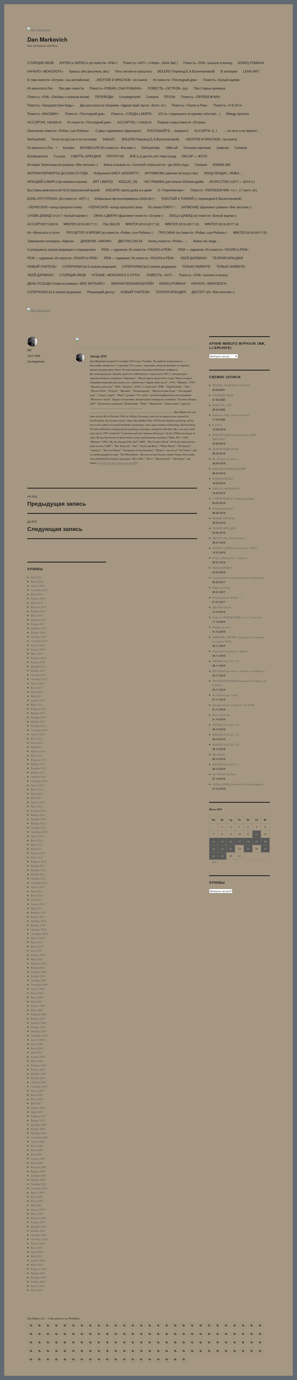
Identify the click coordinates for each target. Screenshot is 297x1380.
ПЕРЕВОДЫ (104, 96)
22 (222, 849)
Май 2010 (36, 950)
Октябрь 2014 (38, 726)
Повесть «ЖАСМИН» (43, 113)
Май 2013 (36, 798)
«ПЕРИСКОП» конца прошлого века (54, 207)
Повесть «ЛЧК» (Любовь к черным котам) (58, 96)
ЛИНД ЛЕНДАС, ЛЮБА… (223, 173)
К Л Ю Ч (217, 425)
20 (265, 841)
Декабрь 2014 (38, 717)
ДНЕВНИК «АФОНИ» (96, 241)
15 (222, 841)
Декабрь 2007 (38, 1074)
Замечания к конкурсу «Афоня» (51, 241)
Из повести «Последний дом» (175, 79)
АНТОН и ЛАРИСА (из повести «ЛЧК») (88, 62)
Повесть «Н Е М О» (228, 105)
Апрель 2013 (38, 802)
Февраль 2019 (38, 607)
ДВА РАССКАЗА (130, 241)
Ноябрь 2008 (38, 1027)
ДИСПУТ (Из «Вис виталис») (213, 292)
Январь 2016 (38, 662)
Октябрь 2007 (38, 1082)
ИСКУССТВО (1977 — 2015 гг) (232, 181)
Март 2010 (37, 959)
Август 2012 (38, 836)
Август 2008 (38, 1040)
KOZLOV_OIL (128, 181)
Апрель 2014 (38, 751)
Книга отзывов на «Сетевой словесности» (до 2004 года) (146, 164)
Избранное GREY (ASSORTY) (116, 173)
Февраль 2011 (38, 912)
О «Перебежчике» (171, 190)
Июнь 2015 (37, 692)
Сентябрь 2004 (39, 1239)
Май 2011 (36, 900)
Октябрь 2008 (38, 1031)
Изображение (37, 156)
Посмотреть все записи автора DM (117, 463)
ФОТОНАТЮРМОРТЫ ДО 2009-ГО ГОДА (57, 173)
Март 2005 (37, 1214)
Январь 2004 (38, 1273)
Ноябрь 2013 (38, 772)
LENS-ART (251, 71)
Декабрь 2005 (38, 1175)
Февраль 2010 (38, 963)
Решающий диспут (101, 292)
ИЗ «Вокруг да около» (225, 459)
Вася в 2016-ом (221, 715)
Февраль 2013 (38, 810)
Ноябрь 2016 (38, 632)
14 (213, 841)
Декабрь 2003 (38, 1277)
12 (256, 834)
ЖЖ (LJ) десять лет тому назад (153, 156)
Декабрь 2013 (38, 768)
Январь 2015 (38, 713)
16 (230, 841)
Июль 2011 (37, 891)
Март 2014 (37, 755)
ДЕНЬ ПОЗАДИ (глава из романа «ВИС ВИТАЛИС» (66, 283)
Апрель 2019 (38, 598)
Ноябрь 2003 (38, 1281)
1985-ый (171, 147)
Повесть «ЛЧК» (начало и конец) (207, 62)
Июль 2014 (37, 738)
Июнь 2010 (37, 946)
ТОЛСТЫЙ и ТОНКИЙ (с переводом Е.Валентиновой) (201, 198)
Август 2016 (38, 645)
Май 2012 (36, 849)
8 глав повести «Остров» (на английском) (58, 79)
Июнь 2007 (37, 1099)
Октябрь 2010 (38, 929)
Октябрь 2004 (38, 1235)
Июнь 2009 (37, 997)
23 (230, 849)
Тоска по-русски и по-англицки (74, 139)
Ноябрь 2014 (38, 721)
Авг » (215, 862)
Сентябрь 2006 (39, 1137)
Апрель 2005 (38, 1209)
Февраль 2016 (38, 658)
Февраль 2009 (38, 1014)
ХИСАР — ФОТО (194, 156)
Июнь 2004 (37, 1252)
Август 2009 (38, 989)
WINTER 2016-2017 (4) (222, 224)
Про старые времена (209, 88)
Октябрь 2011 (38, 878)
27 (265, 849)
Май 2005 (36, 1205)
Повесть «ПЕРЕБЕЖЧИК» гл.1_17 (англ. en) (224, 190)
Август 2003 (38, 1286)
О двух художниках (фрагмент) (118, 130)
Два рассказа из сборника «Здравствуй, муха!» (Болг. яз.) (123, 105)
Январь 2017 (38, 624)
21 (213, 849)
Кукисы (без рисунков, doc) (89, 71)
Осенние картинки (197, 147)
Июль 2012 (37, 840)
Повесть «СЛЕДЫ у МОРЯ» (132, 113)
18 (248, 841)
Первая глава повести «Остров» (181, 122)
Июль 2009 (37, 993)
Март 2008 (37, 1061)
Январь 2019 (38, 611)
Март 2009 (37, 1010)
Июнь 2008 (37, 1048)
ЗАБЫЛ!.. (109, 139)
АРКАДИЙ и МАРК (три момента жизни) (57, 181)
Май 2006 (36, 1154)
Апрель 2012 (38, 853)
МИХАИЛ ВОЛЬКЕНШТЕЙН (132, 283)
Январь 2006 (38, 1171)
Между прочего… (222, 627)
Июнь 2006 (37, 1150)
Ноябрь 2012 (38, 823)
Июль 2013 (37, 789)
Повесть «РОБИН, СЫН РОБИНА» (116, 88)
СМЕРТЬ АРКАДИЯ (86, 156)
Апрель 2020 (38, 586)
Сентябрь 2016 (39, 641)
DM (29, 350)
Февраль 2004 (38, 1269)
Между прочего (237, 113)
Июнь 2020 (37, 581)
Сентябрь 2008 (39, 1035)
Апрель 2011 (38, 904)
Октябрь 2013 (38, 776)
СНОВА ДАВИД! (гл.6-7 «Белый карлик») (57, 215)
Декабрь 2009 (38, 972)
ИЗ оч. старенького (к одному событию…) (189, 113)
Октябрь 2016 (38, 636)
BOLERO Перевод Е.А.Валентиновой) (186, 71)
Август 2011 (38, 887)
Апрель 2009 (38, 1006)
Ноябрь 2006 (38, 1129)
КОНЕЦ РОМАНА (251, 62)
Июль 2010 (37, 942)
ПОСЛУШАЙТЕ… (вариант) (168, 130)
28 (213, 856)
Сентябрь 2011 (39, 883)
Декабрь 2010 (38, 921)
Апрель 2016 (38, 649)
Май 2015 (36, 696)
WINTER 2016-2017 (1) (80, 224)
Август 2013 (38, 785)
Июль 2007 (37, 1095)
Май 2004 (36, 1256)
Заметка (222, 147)
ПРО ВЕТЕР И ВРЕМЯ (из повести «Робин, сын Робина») (109, 232)
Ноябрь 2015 (38, 670)
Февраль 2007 (38, 1116)
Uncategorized (129, 96)
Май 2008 (36, 1052)
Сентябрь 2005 (39, 1188)
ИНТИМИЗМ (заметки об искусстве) (171, 173)
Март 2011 (37, 908)
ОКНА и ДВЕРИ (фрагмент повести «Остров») (128, 215)
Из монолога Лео (40, 88)
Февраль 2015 (38, 709)
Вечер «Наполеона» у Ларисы (229, 558)
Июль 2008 (37, 1044)
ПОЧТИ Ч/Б (115, 156)
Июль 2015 (37, 687)
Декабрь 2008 (38, 1023)
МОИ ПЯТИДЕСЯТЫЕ (225, 449)
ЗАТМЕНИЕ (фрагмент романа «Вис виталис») (216, 207)
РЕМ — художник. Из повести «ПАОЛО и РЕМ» (136, 249)
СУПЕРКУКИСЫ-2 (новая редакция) (89, 266)
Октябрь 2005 (38, 1184)
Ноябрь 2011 (38, 874)
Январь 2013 (38, 815)
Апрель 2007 (38, 1107)
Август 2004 (38, 1243)
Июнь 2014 (37, 743)
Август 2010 (38, 938)
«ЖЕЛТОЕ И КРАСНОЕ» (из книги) (121, 79)
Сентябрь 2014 (39, 730)
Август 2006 (38, 1141)
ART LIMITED (103, 181)
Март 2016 (37, 653)
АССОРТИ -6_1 (205, 130)
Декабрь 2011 (38, 870)
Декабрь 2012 (38, 819)
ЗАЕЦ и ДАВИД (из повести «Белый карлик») (203, 215)
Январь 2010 (38, 967)
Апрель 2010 (38, 955)
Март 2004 (37, 1264)
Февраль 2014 (38, 760)
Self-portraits (36, 139)
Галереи (152, 96)
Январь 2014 (38, 764)
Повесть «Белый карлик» (222, 79)
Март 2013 (37, 806)
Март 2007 (37, 1112)
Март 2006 (37, 1163)
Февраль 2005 (38, 1218)
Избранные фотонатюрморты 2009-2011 (124, 198)
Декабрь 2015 (38, 666)
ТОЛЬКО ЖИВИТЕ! (196, 266)
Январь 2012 (38, 866)
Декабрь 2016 (38, 628)
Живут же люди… (206, 241)
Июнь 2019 (37, 594)
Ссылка (59, 156)
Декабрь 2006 (38, 1124)
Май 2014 (36, 747)
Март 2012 (37, 857)
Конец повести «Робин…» (167, 241)
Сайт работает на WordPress (64, 1318)
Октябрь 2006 (38, 1133)
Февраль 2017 (38, 620)
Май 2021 (36, 577)
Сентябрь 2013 (39, 781)
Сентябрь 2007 (39, 1086)
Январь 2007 (38, 1120)
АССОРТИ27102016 (42, 224)
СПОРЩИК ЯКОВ (40, 62)
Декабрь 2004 (38, 1226)
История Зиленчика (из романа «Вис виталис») (62, 164)
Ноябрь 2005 (38, 1180)
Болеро (68, 147)
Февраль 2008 (38, 1065)
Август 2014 (38, 734)
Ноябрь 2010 (38, 925)
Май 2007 (36, 1103)
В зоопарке (229, 71)
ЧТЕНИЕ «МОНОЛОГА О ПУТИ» (116, 275)
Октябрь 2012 (38, 827)
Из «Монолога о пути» (43, 232)
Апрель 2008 (38, 1057)
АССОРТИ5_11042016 (134, 122)
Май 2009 (36, 1001)
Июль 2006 (37, 1146)
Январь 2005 (38, 1222)
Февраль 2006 (38, 1167)
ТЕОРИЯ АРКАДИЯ (228, 258)
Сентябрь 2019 (39, 590)
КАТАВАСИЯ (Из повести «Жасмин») (108, 147)
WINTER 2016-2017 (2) (142, 224)
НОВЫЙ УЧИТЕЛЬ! (42, 266)
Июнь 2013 (37, 793)
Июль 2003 (37, 1290)
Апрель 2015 (38, 700)
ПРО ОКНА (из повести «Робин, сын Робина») (192, 232)
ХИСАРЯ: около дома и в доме (128, 190)
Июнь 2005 (37, 1201)
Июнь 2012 (37, 844)
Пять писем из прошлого (133, 71)
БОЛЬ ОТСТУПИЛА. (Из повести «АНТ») (58, 198)
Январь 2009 (38, 1018)
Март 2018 (37, 615)
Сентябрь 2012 (39, 832)
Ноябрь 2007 (38, 1078)
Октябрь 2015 (38, 675)
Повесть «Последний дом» (85, 113)
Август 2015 (38, 683)
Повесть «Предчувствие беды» (50, 105)
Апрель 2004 (38, 1260)
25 (248, 849)
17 (239, 841)
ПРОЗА (169, 96)
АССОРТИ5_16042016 (44, 122)
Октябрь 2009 (38, 980)
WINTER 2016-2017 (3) (182, 224)
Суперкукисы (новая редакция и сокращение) (61, 249)
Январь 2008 (38, 1069)
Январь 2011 (38, 917)
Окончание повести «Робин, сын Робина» (58, 130)
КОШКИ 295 (222, 164)
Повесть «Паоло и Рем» (190, 105)
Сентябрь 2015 (39, 679)
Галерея (240, 147)
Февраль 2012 (38, 861)
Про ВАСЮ (111, 224)
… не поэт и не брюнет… (241, 130)
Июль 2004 (37, 1247)
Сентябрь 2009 (39, 984)
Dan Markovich (47, 39)
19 (256, 841)
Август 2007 (38, 1090)
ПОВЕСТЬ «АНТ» (159, 275)
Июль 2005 (37, 1197)
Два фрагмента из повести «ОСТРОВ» (234, 705)
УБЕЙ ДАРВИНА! (193, 258)
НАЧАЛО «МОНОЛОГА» (45, 71)
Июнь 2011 (37, 895)
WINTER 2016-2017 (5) (250, 232)
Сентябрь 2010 (39, 933)
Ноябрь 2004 (38, 1231)
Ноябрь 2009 (38, 976)
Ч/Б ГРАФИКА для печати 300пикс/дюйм (174, 181)
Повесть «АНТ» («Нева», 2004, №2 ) (150, 62)
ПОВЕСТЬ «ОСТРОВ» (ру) (168, 88)
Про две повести (71, 88)
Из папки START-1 (161, 207)
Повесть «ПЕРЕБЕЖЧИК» (201, 96)
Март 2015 (37, 704)
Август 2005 (38, 1192)
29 (222, 856)
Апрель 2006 (38, 1158)
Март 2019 (37, 603)
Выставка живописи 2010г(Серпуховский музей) (63, 190)
